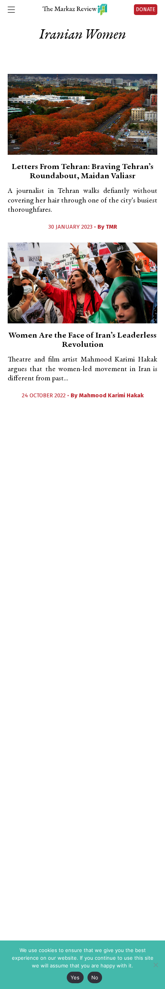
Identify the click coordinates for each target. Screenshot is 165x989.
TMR (111, 226)
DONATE (145, 9)
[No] (155, 965)
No (95, 977)
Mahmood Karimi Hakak (111, 395)
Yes (75, 977)
